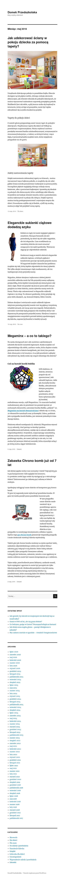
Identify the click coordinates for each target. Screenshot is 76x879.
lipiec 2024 (14, 713)
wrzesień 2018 (15, 791)
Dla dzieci (20, 211)
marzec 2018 (14, 804)
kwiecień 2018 (15, 802)
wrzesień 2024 (15, 707)
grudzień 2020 (15, 779)
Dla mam (20, 324)
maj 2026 (13, 657)
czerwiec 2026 (15, 655)
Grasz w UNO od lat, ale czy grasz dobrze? (26, 622)
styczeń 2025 (15, 696)
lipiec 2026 (14, 652)
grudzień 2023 (15, 729)
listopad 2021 (15, 763)
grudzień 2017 (15, 813)
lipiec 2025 (14, 685)
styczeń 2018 (15, 810)
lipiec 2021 (14, 766)
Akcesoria (13, 837)
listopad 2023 (15, 732)
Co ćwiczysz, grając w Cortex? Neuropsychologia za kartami (33, 624)
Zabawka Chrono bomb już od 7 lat (32, 462)
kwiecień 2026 (15, 660)
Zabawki (19, 449)
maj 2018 (13, 799)
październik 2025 (16, 677)
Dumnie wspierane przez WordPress (34, 873)
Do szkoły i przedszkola (19, 846)
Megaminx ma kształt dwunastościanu (23, 411)
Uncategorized (15, 857)
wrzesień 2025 (15, 680)
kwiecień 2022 (15, 749)
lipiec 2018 (14, 796)
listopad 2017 (15, 815)
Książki (12, 851)
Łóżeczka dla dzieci (17, 854)
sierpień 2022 (15, 741)
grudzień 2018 (15, 785)
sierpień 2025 (15, 682)
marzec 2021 (14, 771)
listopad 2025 (15, 674)
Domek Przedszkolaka (22, 12)
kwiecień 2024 (15, 721)
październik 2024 (16, 704)
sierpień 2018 (15, 793)
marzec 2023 (15, 738)
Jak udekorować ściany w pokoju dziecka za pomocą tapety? (28, 41)
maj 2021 (13, 768)
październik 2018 (16, 788)
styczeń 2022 (15, 757)
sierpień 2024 (15, 710)
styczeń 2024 (15, 727)
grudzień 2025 (15, 671)
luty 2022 (13, 754)
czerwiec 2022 (15, 743)
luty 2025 (13, 693)
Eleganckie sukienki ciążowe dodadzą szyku (30, 224)
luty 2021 (13, 774)
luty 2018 (13, 807)
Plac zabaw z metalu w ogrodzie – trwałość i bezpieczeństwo (33, 633)
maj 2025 (13, 688)
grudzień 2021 (15, 760)
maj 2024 (13, 718)
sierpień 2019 (15, 782)
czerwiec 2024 (15, 716)
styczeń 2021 (15, 777)
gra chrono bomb (24, 535)
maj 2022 (13, 746)
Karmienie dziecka (17, 848)
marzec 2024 (15, 724)
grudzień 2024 (15, 699)
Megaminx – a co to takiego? (29, 335)
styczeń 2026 (15, 668)
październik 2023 (16, 735)
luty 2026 (13, 666)
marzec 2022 (15, 752)
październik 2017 (16, 818)
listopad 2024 (15, 702)
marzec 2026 (15, 663)
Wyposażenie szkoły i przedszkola (23, 860)
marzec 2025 (15, 691)
